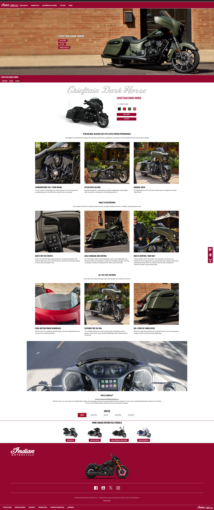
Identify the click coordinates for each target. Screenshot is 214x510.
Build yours (63, 41)
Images (17, 81)
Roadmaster (70, 440)
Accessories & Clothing (49, 5)
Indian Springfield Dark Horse (119, 440)
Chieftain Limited (94, 440)
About (70, 5)
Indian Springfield (143, 440)
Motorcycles (35, 5)
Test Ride (62, 44)
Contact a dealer (64, 48)
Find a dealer (24, 5)
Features (4, 81)
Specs (11, 81)
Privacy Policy (107, 500)
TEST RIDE (62, 5)
